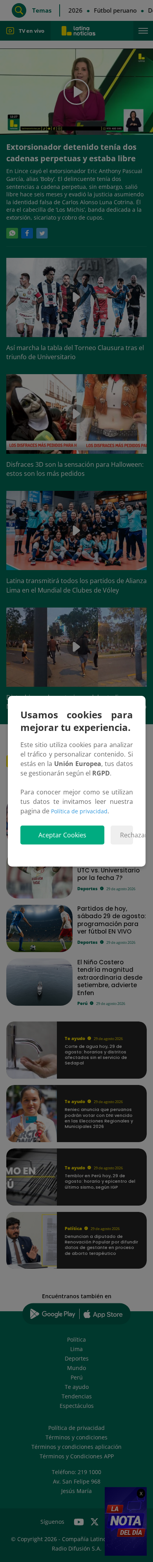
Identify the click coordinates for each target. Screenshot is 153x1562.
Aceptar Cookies (62, 835)
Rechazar (126, 835)
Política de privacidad (79, 811)
